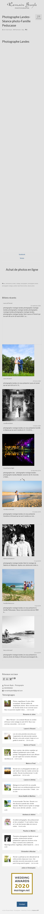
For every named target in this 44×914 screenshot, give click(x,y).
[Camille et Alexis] (18, 405)
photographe (24, 283)
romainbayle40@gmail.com (13, 690)
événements (9, 283)
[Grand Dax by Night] (18, 450)
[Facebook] (3, 679)
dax (4, 283)
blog (23, 29)
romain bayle (8, 29)
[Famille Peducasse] (18, 585)
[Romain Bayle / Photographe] (22, 5)
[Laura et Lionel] (18, 360)
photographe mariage (7, 286)
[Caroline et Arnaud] (22, 494)
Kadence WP (35, 910)
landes (14, 283)
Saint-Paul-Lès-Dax (22, 286)
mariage (18, 283)
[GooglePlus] (7, 679)
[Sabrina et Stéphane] (18, 540)
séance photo (31, 286)
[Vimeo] (10, 679)
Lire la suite (30, 710)
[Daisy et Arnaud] (18, 632)
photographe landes (33, 283)
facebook (22, 254)
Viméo (22, 258)
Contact (22, 904)
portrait (15, 286)
